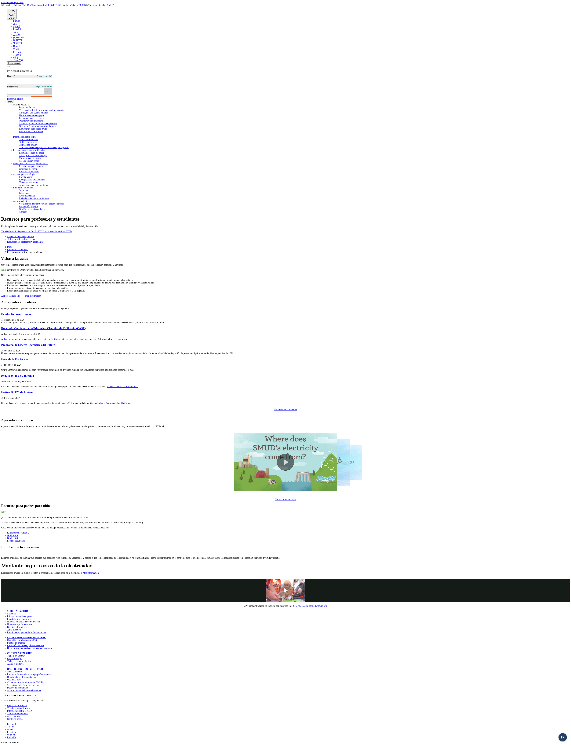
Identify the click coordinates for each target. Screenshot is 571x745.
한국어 (16, 49)
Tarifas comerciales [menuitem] (28, 142)
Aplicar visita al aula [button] (10, 295)
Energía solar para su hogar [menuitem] (32, 179)
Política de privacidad (17, 705)
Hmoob (16, 46)
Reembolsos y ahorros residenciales (29, 150)
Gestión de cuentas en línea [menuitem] (32, 209)
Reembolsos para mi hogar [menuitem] (31, 153)
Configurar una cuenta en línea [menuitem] (33, 112)
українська (18, 37)
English (16, 20)
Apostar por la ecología (24, 174)
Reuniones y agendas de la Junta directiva (26, 632)
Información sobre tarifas (24, 136)
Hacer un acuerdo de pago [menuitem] (31, 115)
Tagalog (17, 54)
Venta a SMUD (14, 671)
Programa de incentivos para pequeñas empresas (29, 674)
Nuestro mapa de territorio (19, 624)
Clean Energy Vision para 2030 (22, 640)
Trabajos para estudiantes (19, 661)
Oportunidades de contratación (21, 677)
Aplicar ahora (7, 339)
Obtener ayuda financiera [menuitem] (31, 120)
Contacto (11, 613)
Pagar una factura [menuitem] (27, 107)
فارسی (16, 34)
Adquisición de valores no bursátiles (24, 690)
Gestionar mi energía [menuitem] (29, 169)
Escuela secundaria (16, 540)
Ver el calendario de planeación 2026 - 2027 (22, 231)
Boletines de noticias (16, 627)
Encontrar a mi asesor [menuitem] (29, 171)
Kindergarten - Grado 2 (18, 532)
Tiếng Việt (18, 60)
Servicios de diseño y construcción (23, 685)
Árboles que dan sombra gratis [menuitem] (33, 185)
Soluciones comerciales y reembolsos (30, 163)
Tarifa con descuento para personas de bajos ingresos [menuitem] (44, 147)
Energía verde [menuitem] (25, 177)
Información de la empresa (19, 616)
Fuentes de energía (16, 642)
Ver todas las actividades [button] (285, 409)
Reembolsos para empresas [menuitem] (31, 166)
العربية (16, 26)
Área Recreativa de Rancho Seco (122, 386)
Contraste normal (15, 719)
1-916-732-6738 (299, 606)
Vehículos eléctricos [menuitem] (28, 182)
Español (17, 29)
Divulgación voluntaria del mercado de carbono (29, 648)
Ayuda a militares (15, 664)
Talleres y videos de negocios (21, 239)
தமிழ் (15, 57)
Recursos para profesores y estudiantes (25, 242)
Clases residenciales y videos (20, 236)
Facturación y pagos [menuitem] (28, 206)
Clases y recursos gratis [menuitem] (30, 158)
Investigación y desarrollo (19, 619)
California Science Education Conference (70, 339)
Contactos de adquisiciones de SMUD (25, 682)
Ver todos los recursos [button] (285, 499)
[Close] (8, 66)
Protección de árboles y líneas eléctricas (25, 645)
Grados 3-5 (12, 535)
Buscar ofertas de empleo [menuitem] (31, 131)
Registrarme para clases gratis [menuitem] (33, 128)
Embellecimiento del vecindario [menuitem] (34, 198)
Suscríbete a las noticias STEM (57, 231)
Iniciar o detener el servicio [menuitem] (31, 118)
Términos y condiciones (18, 708)
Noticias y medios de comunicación (23, 621)
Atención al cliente (22, 201)
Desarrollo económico (17, 687)
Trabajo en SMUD (16, 656)
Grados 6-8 (12, 538)
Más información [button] (33, 295)
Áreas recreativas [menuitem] (27, 195)
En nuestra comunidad (23, 187)
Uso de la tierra (14, 679)
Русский (17, 52)
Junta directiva (14, 629)
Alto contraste (13, 716)
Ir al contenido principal (12, 2)
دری (15, 23)
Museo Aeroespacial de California (114, 403)
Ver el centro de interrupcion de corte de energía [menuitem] (41, 110)
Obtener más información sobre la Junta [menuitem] (37, 126)
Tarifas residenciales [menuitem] (28, 139)
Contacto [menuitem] (23, 211)
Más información (91, 573)
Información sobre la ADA (19, 711)
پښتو (16, 31)
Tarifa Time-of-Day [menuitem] (28, 145)
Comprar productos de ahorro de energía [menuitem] (38, 123)
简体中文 (18, 40)
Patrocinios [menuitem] (24, 193)
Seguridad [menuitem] (24, 190)
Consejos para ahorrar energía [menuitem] (33, 155)
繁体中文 (18, 43)
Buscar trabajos (14, 658)
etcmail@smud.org (318, 606)
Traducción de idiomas (17, 713)
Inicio (9, 247)
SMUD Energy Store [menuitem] (29, 161)
